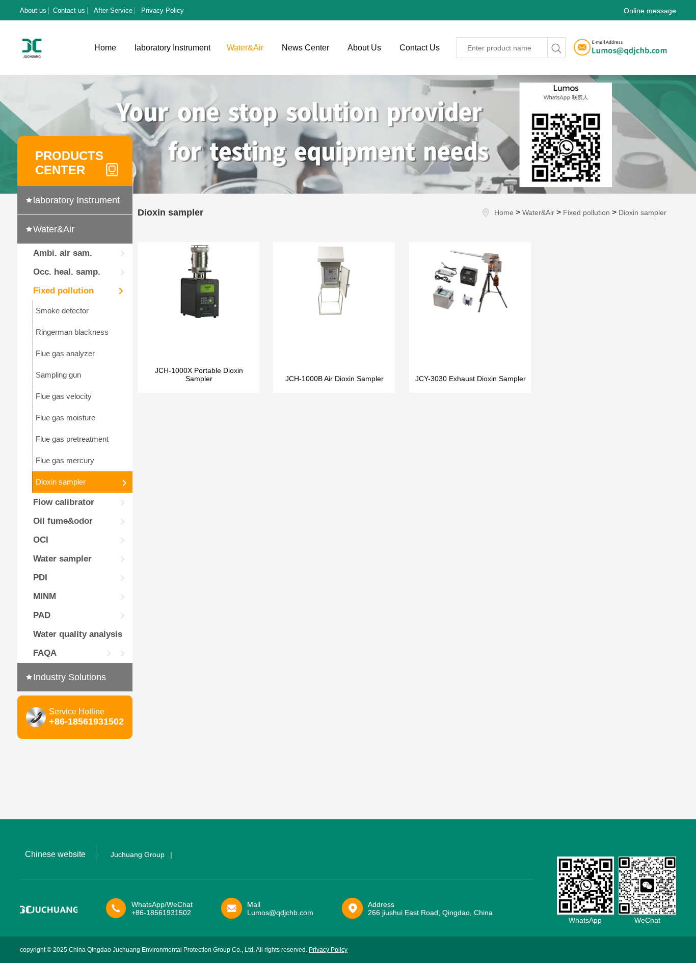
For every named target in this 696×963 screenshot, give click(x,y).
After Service (113, 10)
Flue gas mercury (65, 460)
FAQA (45, 653)
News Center (305, 47)
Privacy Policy (162, 10)
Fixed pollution (63, 291)
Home (105, 47)
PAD (41, 615)
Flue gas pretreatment (72, 439)
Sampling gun (58, 374)
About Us (364, 47)
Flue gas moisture (65, 417)
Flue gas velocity (64, 396)
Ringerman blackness (72, 332)
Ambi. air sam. (62, 253)
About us (33, 10)
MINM (44, 596)
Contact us (69, 10)
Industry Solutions (69, 677)
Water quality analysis (77, 634)
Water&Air (245, 47)
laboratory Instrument (172, 47)
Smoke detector (62, 310)
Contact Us (419, 47)
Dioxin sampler (61, 481)
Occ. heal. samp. (66, 272)
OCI (40, 540)
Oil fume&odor (63, 521)
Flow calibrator (63, 502)
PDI (40, 577)
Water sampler (62, 559)
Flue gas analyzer (65, 353)
